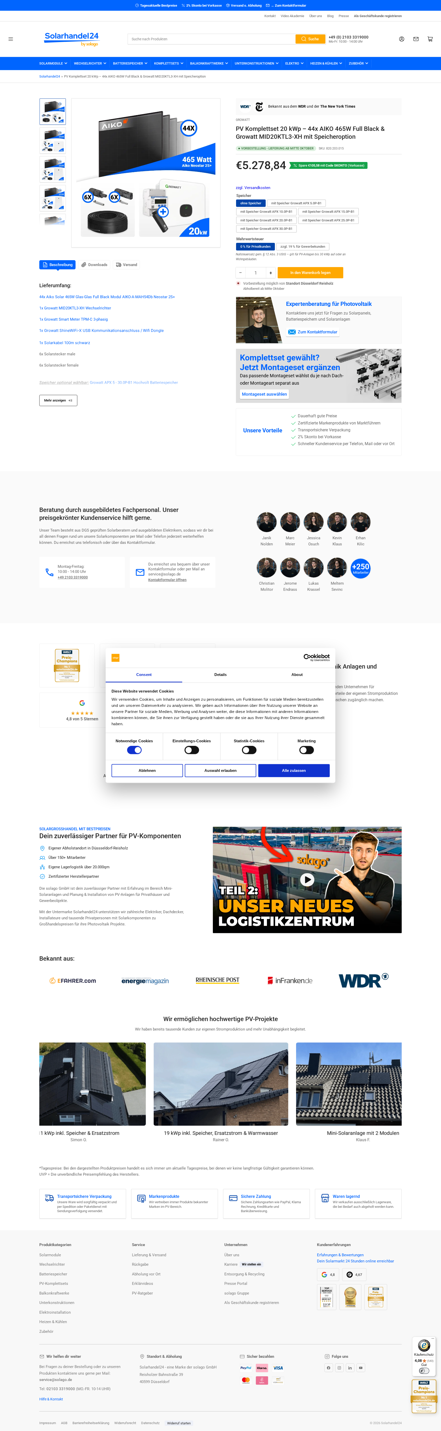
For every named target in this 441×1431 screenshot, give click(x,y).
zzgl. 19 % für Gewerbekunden (302, 246)
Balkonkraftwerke (207, 63)
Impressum (47, 1423)
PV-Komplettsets (53, 1283)
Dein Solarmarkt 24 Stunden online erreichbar (355, 1261)
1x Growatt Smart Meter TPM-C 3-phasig (73, 319)
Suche (313, 39)
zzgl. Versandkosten (253, 187)
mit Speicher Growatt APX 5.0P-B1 (296, 203)
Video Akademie (292, 16)
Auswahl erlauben (220, 770)
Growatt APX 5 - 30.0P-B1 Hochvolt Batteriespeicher (134, 382)
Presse (344, 16)
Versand (130, 264)
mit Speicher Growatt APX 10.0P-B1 (266, 212)
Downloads (97, 264)
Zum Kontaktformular (317, 332)
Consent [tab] (144, 674)
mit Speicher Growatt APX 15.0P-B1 (328, 212)
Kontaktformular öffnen (167, 580)
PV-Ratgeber (142, 1293)
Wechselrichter (88, 63)
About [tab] (297, 674)
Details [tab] (220, 674)
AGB (64, 1423)
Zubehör (356, 63)
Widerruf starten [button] (179, 1423)
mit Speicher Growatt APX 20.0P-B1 (266, 220)
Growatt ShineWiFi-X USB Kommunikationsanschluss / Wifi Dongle (104, 330)
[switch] (192, 750)
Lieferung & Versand (149, 1255)
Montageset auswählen (264, 394)
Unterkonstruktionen (254, 63)
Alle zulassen (294, 770)
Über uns (315, 16)
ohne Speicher (250, 203)
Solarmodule (51, 63)
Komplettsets (166, 63)
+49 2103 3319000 (73, 577)
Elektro (292, 63)
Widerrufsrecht (125, 1423)
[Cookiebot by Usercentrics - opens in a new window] (307, 658)
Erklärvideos (142, 1283)
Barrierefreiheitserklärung (90, 1423)
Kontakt (270, 16)
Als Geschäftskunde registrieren (378, 16)
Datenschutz (150, 1423)
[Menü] (433, 1340)
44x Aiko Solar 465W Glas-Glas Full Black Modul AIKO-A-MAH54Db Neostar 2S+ (107, 297)
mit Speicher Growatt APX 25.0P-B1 (328, 220)
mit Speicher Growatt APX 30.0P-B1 (266, 229)
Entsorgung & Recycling (244, 1274)
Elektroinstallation (55, 1312)
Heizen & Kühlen (324, 63)
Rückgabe (140, 1264)
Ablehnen (147, 770)
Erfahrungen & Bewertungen (340, 1255)
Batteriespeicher (128, 63)
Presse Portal (235, 1283)
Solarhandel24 (49, 76)
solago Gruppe (236, 1293)
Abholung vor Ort (146, 1274)
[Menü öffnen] (10, 39)
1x (41, 342)
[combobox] (227, 39)
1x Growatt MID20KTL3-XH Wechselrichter (75, 308)
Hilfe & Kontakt (51, 1399)
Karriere (231, 1264)
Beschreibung (61, 264)
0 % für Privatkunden (255, 246)
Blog (330, 16)
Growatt (243, 120)
